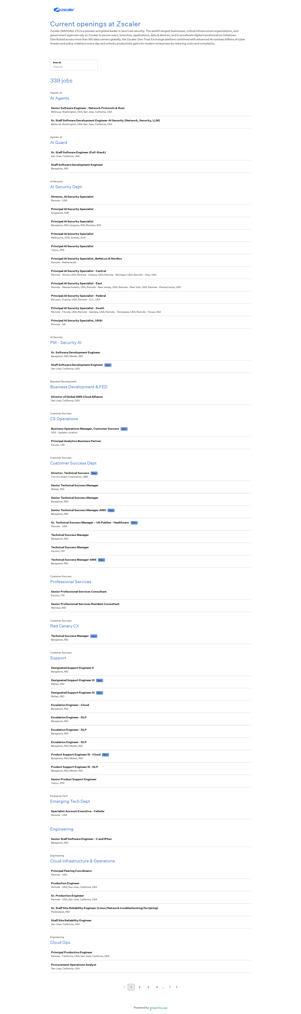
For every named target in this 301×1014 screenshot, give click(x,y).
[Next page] (176, 987)
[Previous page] (124, 987)
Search (57, 62)
